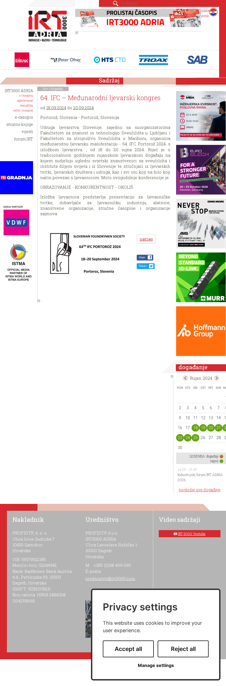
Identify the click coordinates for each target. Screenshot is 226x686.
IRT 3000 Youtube (192, 533)
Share (142, 257)
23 (180, 437)
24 (187, 437)
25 (195, 437)
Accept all (128, 648)
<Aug (185, 378)
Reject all (183, 648)
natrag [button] (146, 239)
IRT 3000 (48, 27)
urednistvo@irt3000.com (110, 578)
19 (203, 428)
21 (218, 428)
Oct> (216, 378)
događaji (56, 88)
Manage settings (156, 665)
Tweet (142, 265)
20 (211, 428)
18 (195, 428)
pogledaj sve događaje (199, 489)
